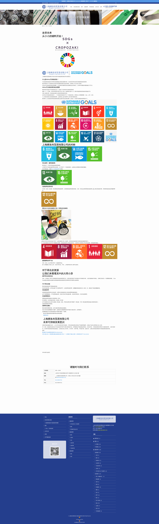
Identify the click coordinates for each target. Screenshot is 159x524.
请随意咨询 (45, 315)
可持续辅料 (99, 511)
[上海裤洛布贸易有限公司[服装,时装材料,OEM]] (54, 7)
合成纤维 (72, 445)
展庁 (46, 425)
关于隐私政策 (48, 437)
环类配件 (98, 487)
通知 (97, 441)
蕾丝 (97, 497)
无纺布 (71, 437)
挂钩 (97, 484)
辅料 (71, 426)
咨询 (46, 434)
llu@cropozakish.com (61, 377)
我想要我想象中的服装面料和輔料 (52, 422)
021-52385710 (98, 426)
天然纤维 (72, 442)
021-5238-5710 (58, 380)
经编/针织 (98, 460)
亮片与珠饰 (99, 500)
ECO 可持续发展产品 (56, 169)
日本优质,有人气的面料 (74, 423)
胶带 (97, 495)
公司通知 (98, 444)
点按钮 (98, 505)
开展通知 (98, 446)
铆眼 (97, 489)
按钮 (71, 453)
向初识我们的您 (48, 419)
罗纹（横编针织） (100, 476)
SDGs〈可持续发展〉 (49, 428)
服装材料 (72, 421)
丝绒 (97, 455)
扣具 (97, 492)
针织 (71, 440)
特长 (46, 417)
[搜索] (116, 3)
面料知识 (97, 438)
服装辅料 (72, 450)
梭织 (71, 434)
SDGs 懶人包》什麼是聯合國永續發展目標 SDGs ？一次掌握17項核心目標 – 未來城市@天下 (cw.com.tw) (65, 334)
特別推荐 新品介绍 (74, 429)
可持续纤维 (72, 448)
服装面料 (72, 432)
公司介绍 (47, 431)
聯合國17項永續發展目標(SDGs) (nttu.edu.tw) (52, 332)
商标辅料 (98, 479)
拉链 (71, 456)
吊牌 (97, 481)
